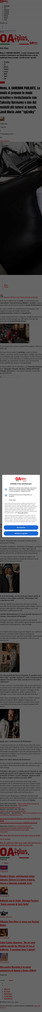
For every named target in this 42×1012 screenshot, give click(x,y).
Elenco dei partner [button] (23, 513)
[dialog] (21, 506)
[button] (21, 500)
